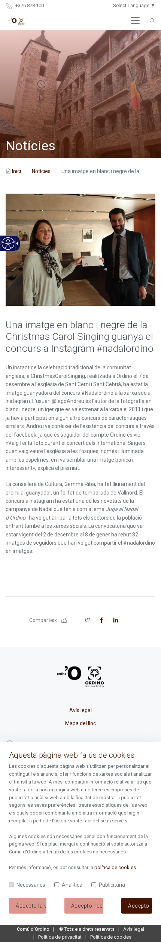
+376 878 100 (29, 5)
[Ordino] (16, 20)
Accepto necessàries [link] (87, 906)
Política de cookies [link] (110, 937)
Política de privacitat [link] (60, 937)
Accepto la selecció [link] (31, 906)
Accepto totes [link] (140, 906)
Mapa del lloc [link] (80, 723)
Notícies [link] (41, 171)
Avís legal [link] (80, 710)
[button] (135, 20)
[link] (7, 247)
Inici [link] (16, 171)
